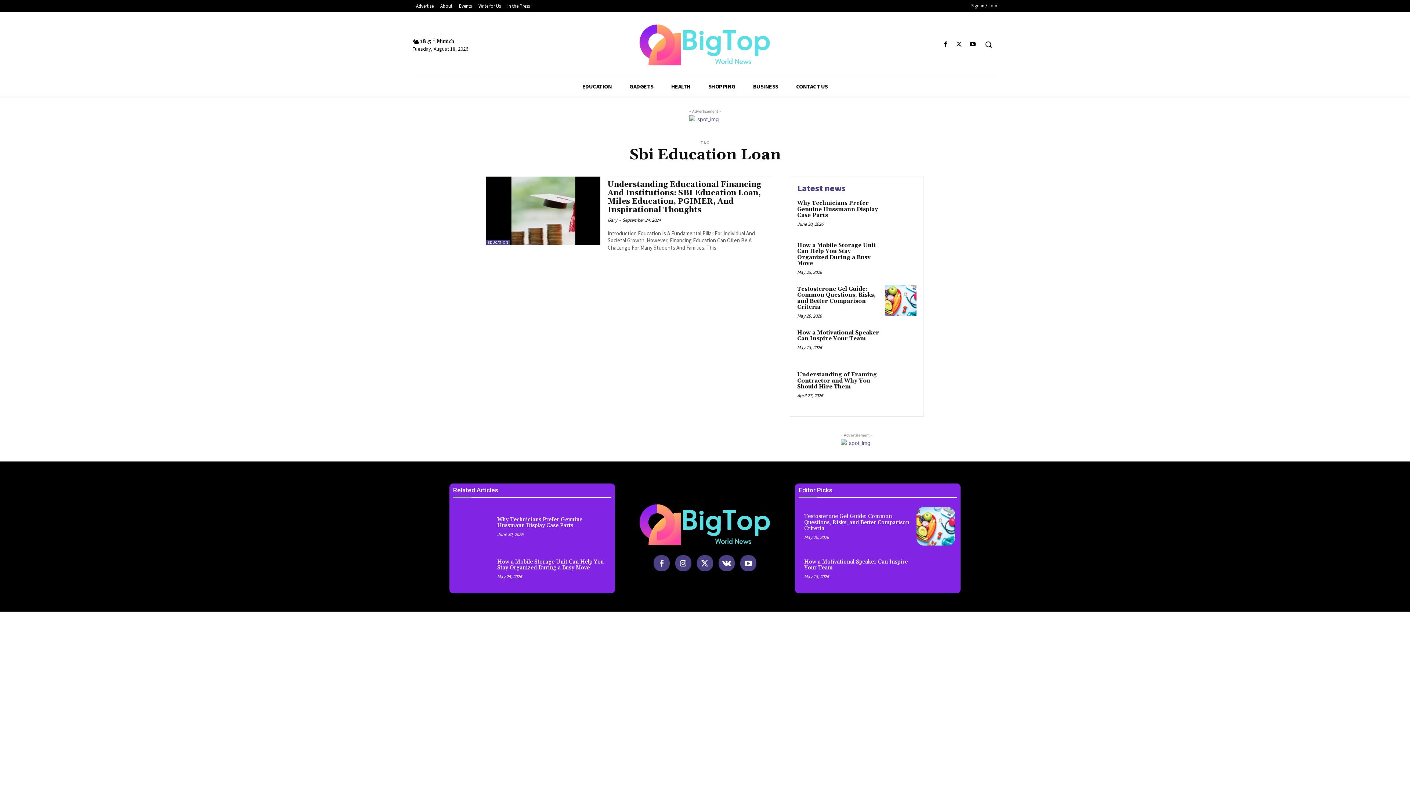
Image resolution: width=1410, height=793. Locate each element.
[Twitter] (959, 45)
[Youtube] (973, 45)
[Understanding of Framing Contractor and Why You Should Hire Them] (900, 386)
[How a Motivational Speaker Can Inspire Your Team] (900, 344)
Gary (612, 220)
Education (498, 242)
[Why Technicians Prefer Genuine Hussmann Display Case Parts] (900, 214)
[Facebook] (945, 45)
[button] (988, 44)
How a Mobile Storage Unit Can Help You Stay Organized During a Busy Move (836, 254)
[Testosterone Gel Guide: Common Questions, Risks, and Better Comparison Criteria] (900, 300)
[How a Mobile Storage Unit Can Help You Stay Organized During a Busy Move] (900, 256)
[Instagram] (683, 563)
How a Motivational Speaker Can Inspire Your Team (838, 336)
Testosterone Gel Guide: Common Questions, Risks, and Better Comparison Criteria (836, 298)
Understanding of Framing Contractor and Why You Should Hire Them (837, 380)
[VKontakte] (727, 563)
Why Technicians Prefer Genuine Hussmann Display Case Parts (837, 209)
